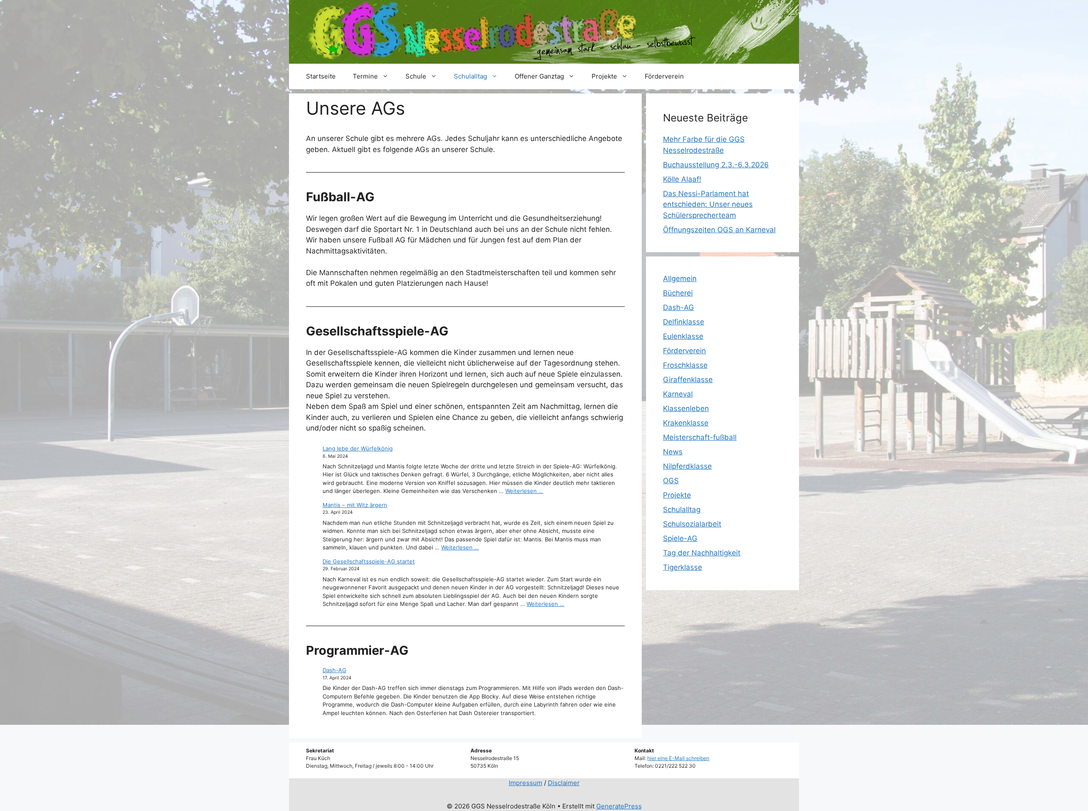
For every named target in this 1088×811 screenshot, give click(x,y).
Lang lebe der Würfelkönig (358, 448)
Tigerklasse (682, 567)
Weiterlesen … (524, 490)
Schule (415, 76)
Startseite (321, 76)
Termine (365, 76)
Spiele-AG (680, 538)
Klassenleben (686, 408)
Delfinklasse (683, 322)
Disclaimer (564, 783)
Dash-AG (334, 670)
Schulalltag (470, 76)
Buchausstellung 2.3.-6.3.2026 (716, 165)
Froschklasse (685, 365)
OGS (671, 480)
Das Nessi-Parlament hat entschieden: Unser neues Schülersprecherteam (708, 204)
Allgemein (680, 278)
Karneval (678, 394)
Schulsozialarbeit (692, 524)
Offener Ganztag (539, 76)
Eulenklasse (683, 336)
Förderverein (664, 76)
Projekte (604, 76)
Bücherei (678, 293)
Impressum (525, 783)
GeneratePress (619, 806)
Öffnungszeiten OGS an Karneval (719, 229)
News (673, 452)
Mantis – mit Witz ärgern (355, 504)
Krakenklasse (685, 423)
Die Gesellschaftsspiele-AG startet (369, 561)
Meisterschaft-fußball (700, 437)
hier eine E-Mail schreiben (678, 758)
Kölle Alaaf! (682, 179)
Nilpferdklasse (687, 466)
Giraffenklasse (688, 379)
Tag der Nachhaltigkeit (701, 553)
